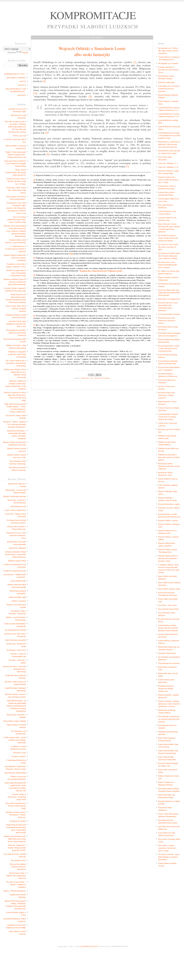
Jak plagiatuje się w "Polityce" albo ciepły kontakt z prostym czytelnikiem (168, 50)
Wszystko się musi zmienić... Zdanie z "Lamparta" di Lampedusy (16, 884)
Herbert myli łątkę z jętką (17, 597)
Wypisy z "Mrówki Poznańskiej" (14, 891)
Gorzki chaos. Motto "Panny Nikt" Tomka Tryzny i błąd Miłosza (16, 190)
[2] (44, 81)
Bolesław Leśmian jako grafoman (14, 496)
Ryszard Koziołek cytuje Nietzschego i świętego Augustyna (166, 395)
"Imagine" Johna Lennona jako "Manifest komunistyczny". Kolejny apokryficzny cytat (15, 154)
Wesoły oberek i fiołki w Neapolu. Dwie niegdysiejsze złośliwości (16, 875)
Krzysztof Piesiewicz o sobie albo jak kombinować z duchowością (14, 669)
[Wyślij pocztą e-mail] (89, 374)
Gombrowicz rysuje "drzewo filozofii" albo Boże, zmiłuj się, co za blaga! (16, 181)
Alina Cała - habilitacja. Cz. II (168, 167)
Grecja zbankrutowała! (18, 581)
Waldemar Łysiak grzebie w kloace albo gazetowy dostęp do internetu (169, 457)
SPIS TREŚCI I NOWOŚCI (16, 77)
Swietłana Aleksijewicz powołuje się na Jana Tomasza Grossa (168, 69)
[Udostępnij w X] (94, 374)
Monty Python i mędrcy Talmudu (14, 721)
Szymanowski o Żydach (18, 821)
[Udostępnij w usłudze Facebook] (97, 374)
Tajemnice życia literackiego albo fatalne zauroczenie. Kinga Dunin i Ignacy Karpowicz (15, 838)
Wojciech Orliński (102, 378)
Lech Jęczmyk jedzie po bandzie (169, 314)
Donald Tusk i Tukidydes (17, 548)
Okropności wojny (19, 752)
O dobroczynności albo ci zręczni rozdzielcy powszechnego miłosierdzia (14, 740)
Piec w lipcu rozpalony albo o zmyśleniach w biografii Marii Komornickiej (15, 363)
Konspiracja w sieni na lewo (16, 650)
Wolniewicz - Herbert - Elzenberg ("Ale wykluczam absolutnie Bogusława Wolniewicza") (14, 424)
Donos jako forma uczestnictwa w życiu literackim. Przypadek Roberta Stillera (15, 163)
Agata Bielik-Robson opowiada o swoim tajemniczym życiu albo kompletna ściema (169, 135)
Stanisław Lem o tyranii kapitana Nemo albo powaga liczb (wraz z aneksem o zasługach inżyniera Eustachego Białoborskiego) (15, 231)
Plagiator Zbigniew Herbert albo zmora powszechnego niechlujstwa (15, 257)
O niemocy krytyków (18, 756)
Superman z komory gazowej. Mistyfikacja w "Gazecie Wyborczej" (16, 814)
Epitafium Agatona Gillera (17, 560)
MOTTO (23, 81)
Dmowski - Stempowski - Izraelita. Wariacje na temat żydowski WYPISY (17, 847)
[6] (47, 154)
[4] (90, 96)
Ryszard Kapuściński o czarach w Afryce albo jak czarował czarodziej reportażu (168, 348)
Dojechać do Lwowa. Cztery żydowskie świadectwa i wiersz (16, 535)
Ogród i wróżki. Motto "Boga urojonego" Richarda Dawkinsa (16, 308)
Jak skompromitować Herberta (15, 630)
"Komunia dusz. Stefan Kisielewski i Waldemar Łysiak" (101, 271)
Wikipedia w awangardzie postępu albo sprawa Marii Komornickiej (17, 354)
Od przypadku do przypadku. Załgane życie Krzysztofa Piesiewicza (16, 332)
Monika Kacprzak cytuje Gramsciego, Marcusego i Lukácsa (167, 320)
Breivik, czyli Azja (19, 135)
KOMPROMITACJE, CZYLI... (15, 74)
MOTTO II (22, 85)
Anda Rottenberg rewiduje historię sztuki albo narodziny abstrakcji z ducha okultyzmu (168, 628)
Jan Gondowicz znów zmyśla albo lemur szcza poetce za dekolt (168, 247)
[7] (127, 166)
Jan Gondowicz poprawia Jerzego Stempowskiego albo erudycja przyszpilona (168, 238)
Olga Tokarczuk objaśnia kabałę (15, 772)
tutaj (71, 253)
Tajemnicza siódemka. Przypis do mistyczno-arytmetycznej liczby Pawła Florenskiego (14, 281)
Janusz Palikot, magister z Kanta (169, 589)
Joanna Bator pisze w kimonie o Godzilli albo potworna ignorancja (169, 88)
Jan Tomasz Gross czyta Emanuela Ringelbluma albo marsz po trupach (167, 264)
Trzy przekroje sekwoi (18, 860)
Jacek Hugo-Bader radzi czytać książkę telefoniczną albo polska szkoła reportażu (169, 292)
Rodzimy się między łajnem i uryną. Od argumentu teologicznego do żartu (16, 273)
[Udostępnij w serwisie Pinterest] (100, 374)
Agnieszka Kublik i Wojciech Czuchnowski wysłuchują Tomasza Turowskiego (168, 416)
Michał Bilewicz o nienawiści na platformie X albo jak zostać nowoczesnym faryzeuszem (169, 144)
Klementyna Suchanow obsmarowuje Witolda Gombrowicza (166, 688)
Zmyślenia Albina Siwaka (167, 653)
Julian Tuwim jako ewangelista (15, 640)
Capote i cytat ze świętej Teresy (15, 510)
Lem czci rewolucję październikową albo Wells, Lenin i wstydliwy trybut (16, 219)
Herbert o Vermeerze (19, 601)
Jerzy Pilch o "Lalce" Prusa (167, 605)
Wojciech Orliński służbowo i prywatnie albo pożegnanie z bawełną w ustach (168, 558)
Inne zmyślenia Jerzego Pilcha (168, 609)
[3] (34, 93)
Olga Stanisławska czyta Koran (168, 663)
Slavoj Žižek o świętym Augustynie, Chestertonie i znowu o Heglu (167, 848)
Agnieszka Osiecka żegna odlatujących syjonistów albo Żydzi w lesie (16, 323)
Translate (25, 52)
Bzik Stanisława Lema (18, 506)
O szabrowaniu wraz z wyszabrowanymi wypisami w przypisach (15, 248)
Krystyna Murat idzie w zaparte (169, 504)
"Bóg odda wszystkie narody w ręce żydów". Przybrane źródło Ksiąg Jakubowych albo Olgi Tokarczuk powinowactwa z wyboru (15, 126)
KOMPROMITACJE (93, 15)
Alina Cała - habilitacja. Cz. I (168, 163)
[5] (46, 132)
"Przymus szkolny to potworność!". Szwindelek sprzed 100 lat (17, 796)
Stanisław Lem (87, 378)
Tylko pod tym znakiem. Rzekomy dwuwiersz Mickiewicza (17, 866)
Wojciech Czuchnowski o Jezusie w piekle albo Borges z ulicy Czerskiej (168, 179)
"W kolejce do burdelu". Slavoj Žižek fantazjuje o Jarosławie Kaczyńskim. (168, 857)
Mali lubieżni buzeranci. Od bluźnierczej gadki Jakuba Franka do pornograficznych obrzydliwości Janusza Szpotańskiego (16, 705)
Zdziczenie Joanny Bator (166, 82)
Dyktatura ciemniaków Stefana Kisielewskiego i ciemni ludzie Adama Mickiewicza (15, 554)
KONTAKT (22, 95)
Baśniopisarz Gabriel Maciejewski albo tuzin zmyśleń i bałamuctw (169, 466)
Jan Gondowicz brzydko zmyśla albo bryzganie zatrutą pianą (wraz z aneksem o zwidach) (169, 255)
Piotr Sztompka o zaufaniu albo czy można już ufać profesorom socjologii (168, 719)
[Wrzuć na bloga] (92, 374)
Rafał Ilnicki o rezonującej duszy (169, 299)
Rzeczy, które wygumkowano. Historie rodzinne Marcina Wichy (15, 805)
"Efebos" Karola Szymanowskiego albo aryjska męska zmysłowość (15, 172)
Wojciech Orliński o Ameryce (168, 520)
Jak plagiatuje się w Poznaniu (168, 63)
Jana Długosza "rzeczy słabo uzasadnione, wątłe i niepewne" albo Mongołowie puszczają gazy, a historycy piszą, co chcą (16, 208)
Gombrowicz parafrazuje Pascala (15, 570)
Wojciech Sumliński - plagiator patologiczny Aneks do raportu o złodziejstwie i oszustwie (169, 703)
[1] (134, 62)
